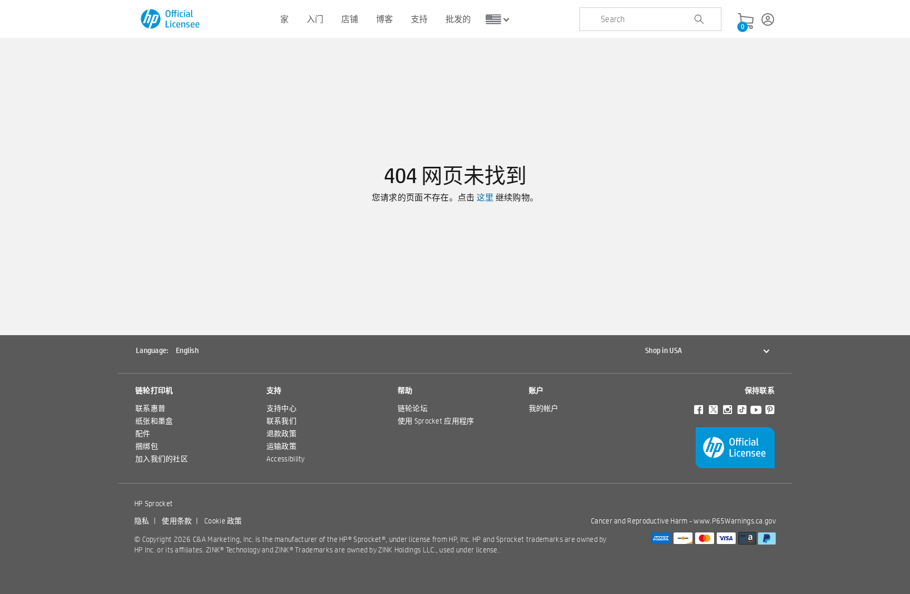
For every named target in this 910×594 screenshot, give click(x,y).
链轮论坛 (413, 408)
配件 (143, 433)
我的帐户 (544, 408)
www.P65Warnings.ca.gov (735, 521)
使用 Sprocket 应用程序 (436, 421)
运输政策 (281, 446)
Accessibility (285, 459)
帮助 (405, 390)
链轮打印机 (154, 390)
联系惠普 (150, 408)
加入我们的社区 (161, 459)
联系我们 (281, 421)
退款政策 (281, 433)
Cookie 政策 (223, 521)
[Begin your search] (699, 19)
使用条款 (177, 521)
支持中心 (281, 408)
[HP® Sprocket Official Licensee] (171, 19)
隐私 (142, 521)
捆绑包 (146, 446)
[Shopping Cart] (745, 21)
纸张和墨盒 (154, 421)
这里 (485, 197)
